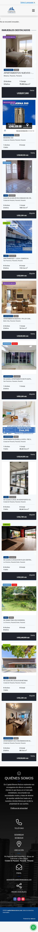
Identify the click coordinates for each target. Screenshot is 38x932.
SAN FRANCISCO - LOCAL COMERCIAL (16, 258)
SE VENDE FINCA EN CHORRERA (14, 620)
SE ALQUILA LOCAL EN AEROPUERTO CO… (17, 499)
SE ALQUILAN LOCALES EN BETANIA (15, 680)
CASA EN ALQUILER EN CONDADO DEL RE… (17, 198)
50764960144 (19, 835)
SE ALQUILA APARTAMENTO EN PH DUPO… (17, 379)
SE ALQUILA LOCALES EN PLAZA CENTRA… (17, 560)
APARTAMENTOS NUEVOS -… (19, 73)
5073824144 (19, 838)
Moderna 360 (8, 138)
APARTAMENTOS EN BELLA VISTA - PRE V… (17, 439)
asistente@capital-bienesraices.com (19, 879)
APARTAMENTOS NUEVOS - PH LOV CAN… (17, 319)
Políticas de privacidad (19, 808)
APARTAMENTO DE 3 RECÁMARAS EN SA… (17, 741)
